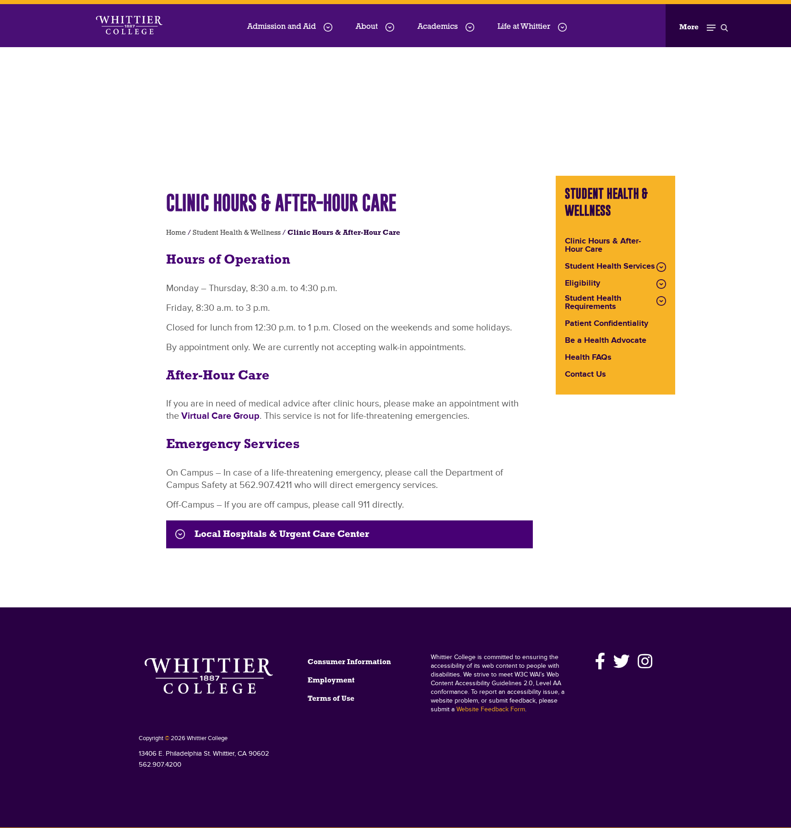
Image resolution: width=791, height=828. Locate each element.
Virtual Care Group (220, 416)
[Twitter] (622, 661)
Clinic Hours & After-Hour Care (603, 245)
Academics (437, 27)
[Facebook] (600, 661)
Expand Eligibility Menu (661, 284)
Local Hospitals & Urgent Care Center (282, 534)
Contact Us (585, 374)
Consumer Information (349, 662)
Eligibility (582, 283)
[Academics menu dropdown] (470, 27)
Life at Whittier (524, 27)
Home (176, 233)
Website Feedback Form (490, 709)
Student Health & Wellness (237, 233)
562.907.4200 (160, 764)
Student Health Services (610, 266)
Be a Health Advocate (605, 341)
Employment (331, 680)
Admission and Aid (281, 27)
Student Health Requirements (593, 303)
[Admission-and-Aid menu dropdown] (328, 27)
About (367, 27)
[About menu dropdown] (390, 27)
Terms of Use (331, 699)
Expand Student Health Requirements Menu (661, 301)
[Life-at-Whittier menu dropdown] (562, 27)
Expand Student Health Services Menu (661, 267)
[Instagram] (643, 661)
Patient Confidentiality (606, 324)
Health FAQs (588, 358)
